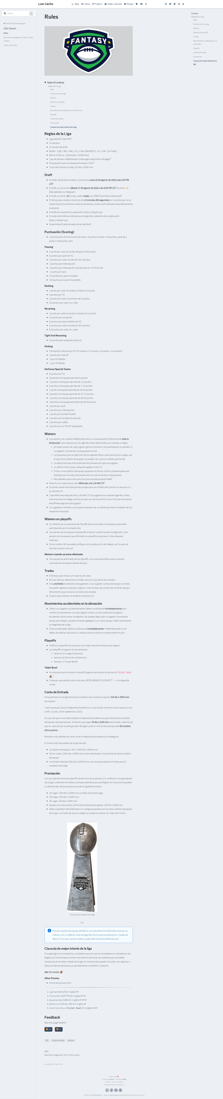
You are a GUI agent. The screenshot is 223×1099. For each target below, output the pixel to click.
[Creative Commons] (114, 1090)
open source (113, 1095)
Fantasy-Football (58, 1040)
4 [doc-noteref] (121, 195)
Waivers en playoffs (200, 32)
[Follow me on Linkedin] (170, 4)
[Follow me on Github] (166, 4)
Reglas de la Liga (197, 16)
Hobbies (71, 1040)
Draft (195, 20)
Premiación (197, 56)
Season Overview (10, 45)
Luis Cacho (45, 4)
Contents (194, 13)
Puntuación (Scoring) (201, 24)
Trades (195, 36)
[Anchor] (73, 133)
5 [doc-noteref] (53, 675)
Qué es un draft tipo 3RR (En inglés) (66, 1004)
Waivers (196, 28)
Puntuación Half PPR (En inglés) (65, 996)
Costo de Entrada (199, 52)
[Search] (179, 4)
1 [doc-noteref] (61, 138)
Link (82, 922)
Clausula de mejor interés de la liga (205, 62)
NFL (47, 1040)
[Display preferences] (184, 4)
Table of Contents (55, 82)
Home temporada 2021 (60, 983)
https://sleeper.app (93, 212)
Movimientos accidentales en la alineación (205, 42)
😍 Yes (48, 1029)
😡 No (58, 1029)
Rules (6, 33)
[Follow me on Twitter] (175, 4)
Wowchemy (98, 1095)
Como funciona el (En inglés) (70, 1008)
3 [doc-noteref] (110, 158)
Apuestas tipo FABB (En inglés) (64, 1000)
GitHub (111, 1079)
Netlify (124, 1079)
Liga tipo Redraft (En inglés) (62, 992)
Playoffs (196, 48)
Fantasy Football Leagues (15, 23)
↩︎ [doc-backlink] (77, 992)
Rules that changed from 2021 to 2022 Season (18, 39)
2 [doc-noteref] (71, 138)
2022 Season (10, 28)
